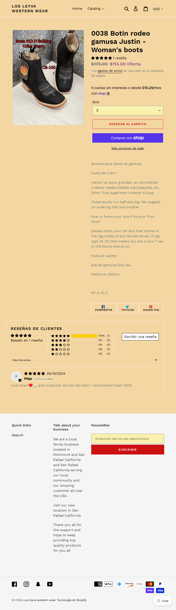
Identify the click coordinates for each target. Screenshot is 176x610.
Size (95, 102)
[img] (35, 373)
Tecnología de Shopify (71, 600)
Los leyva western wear (30, 8)
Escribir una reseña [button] (140, 337)
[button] (102, 58)
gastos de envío (110, 71)
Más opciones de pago (127, 148)
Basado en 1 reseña (26, 340)
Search (17, 435)
